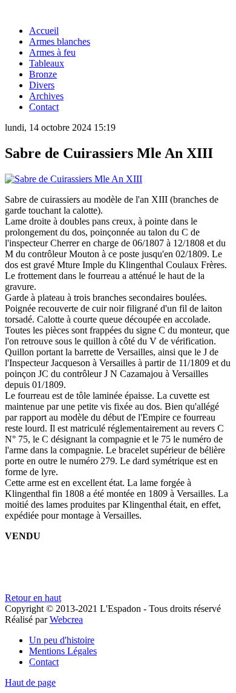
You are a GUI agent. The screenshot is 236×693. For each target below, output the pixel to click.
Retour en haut (33, 598)
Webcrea (66, 619)
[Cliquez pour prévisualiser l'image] (73, 179)
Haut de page (30, 682)
